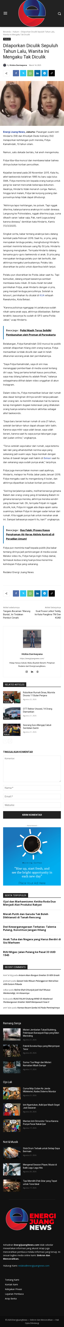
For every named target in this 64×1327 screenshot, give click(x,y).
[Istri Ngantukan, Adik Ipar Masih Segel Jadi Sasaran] (12, 1109)
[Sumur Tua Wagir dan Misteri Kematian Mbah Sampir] (12, 1067)
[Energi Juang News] (32, 1219)
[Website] (37, 671)
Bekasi (47, 458)
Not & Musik (10, 1141)
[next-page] (10, 741)
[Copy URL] (52, 73)
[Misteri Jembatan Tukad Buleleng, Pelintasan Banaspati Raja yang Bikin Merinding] (12, 1034)
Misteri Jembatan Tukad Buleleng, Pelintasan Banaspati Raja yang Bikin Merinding (41, 1032)
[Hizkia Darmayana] (5, 65)
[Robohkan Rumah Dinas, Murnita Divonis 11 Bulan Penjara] (12, 697)
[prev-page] (5, 741)
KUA (42, 295)
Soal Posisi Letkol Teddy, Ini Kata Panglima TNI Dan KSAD (48, 614)
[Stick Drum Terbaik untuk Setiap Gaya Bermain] (12, 1153)
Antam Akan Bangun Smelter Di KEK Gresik (38, 975)
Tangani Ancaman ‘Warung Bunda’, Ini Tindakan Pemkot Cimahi (16, 614)
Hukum (16, 31)
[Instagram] (26, 671)
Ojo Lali (7, 1082)
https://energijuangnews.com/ (32, 658)
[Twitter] (23, 73)
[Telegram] (44, 73)
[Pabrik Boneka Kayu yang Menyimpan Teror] (12, 1051)
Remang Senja (12, 1023)
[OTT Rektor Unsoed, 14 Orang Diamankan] (12, 713)
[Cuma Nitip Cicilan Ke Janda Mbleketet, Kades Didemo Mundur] (12, 1093)
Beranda (7, 31)
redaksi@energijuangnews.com (33, 1265)
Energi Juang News (14, 131)
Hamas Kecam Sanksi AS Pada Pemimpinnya (38, 1007)
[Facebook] (16, 73)
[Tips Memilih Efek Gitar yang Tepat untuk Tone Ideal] (12, 1186)
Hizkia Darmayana (18, 65)
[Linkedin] (37, 73)
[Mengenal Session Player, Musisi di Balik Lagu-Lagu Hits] (12, 1169)
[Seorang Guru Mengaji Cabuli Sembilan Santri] (12, 730)
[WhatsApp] (30, 73)
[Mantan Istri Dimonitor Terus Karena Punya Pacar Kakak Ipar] (12, 1126)
